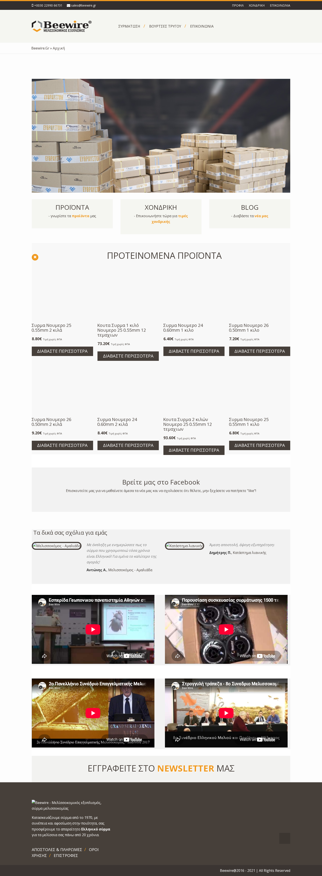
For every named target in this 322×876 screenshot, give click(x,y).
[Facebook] (32, 870)
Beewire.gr (40, 48)
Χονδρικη (257, 5)
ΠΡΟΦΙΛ (238, 5)
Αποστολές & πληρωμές (57, 849)
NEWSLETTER (185, 768)
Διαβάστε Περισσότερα (62, 351)
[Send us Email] (42, 870)
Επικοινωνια (280, 5)
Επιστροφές (66, 855)
